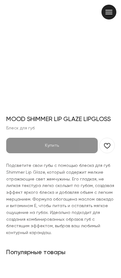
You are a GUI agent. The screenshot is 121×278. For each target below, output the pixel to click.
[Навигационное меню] (108, 12)
